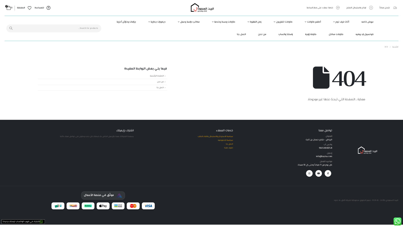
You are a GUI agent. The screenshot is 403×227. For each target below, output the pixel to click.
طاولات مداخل (336, 34)
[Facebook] (328, 173)
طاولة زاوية (310, 34)
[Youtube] (318, 173)
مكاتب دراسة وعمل (190, 22)
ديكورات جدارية (158, 22)
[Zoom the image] (367, 147)
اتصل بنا (241, 34)
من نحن (262, 34)
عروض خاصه (367, 22)
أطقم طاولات (314, 22)
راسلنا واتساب (285, 34)
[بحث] (11, 28)
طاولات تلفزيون (284, 22)
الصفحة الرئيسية (157, 76)
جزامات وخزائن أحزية (126, 22)
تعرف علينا (228, 147)
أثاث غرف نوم (342, 22)
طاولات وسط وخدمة (224, 22)
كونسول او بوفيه (365, 34)
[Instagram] (309, 173)
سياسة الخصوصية (225, 140)
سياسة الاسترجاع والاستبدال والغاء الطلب (215, 136)
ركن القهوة (255, 22)
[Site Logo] (201, 8)
